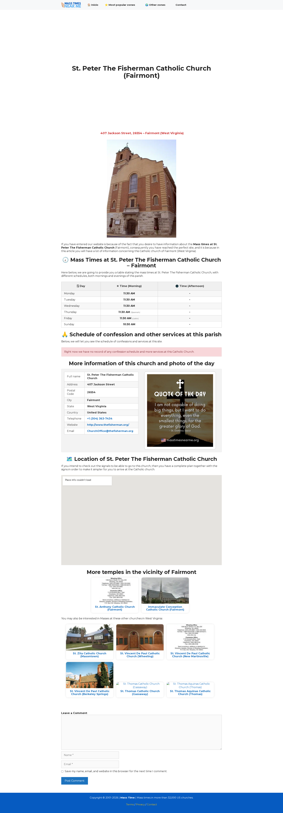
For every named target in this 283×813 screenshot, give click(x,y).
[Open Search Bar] (217, 5)
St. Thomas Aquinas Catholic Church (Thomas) (190, 693)
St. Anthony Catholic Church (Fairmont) (115, 608)
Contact (181, 4)
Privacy (140, 804)
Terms (130, 804)
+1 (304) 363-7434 (99, 418)
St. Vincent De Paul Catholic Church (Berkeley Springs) (89, 693)
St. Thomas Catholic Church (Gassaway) (140, 693)
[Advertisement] (141, 40)
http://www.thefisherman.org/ (108, 424)
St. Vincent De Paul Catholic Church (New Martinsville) (190, 655)
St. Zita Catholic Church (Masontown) (89, 655)
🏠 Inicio (92, 4)
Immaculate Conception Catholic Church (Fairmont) (165, 608)
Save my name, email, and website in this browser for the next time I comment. (116, 771)
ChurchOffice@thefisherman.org (110, 431)
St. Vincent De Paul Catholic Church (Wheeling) (140, 655)
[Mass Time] (72, 5)
